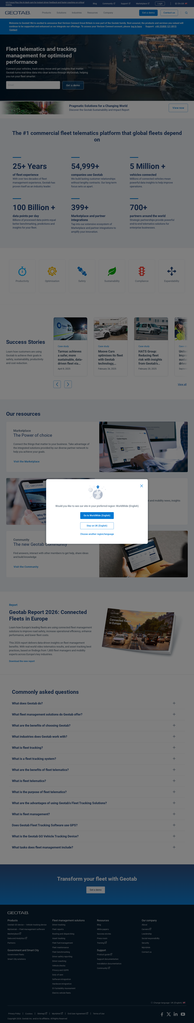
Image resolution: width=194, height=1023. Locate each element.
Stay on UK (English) (97, 525)
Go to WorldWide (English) (97, 515)
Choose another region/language (97, 534)
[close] (141, 486)
